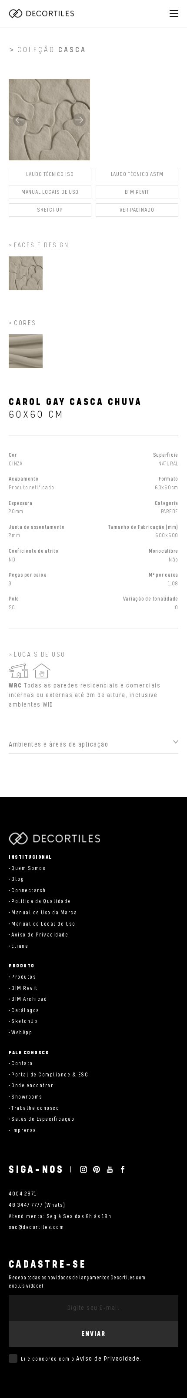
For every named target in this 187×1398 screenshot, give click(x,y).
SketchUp (24, 1021)
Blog (17, 879)
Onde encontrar (32, 1086)
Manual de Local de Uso (43, 924)
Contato (22, 1063)
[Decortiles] (41, 13)
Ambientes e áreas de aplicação (58, 745)
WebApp (21, 1032)
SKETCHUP (50, 210)
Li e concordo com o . (81, 1358)
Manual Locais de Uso (50, 192)
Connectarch (28, 890)
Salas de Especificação (42, 1119)
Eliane (19, 946)
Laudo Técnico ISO (50, 174)
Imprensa (23, 1130)
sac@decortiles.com (36, 1227)
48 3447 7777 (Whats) (37, 1205)
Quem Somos (28, 868)
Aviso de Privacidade (39, 935)
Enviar (93, 1334)
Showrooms (26, 1097)
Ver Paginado (137, 210)
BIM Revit (137, 192)
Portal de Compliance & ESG (49, 1075)
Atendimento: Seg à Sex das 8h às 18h (60, 1216)
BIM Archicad (29, 999)
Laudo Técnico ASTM (137, 174)
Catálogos (25, 1010)
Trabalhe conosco (35, 1108)
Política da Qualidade (41, 901)
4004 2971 (23, 1194)
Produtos (23, 977)
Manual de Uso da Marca (44, 913)
